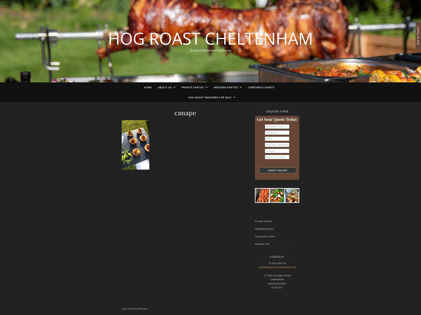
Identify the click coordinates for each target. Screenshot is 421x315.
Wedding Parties (226, 87)
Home (148, 87)
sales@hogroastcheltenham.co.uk (277, 267)
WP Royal (142, 308)
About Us (165, 87)
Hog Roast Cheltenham (210, 38)
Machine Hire (262, 244)
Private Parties (193, 87)
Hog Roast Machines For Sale (210, 97)
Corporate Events (261, 87)
